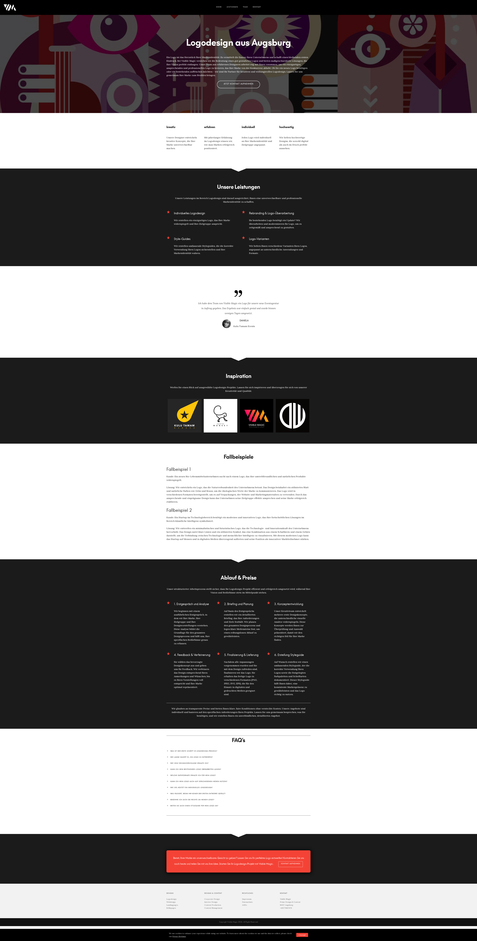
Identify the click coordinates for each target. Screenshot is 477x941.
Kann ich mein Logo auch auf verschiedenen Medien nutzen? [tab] (238, 781)
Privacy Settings (179, 936)
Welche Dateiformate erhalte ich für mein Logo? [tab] (238, 775)
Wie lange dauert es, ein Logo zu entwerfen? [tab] (238, 757)
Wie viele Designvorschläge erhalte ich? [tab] (238, 763)
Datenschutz (247, 902)
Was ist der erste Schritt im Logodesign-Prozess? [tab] (238, 751)
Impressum (246, 899)
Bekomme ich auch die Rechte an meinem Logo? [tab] (238, 799)
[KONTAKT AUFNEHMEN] (290, 864)
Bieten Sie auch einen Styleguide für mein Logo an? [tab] (238, 805)
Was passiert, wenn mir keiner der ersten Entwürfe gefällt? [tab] (238, 793)
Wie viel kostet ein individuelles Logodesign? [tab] (238, 787)
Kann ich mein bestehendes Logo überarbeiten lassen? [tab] (238, 769)
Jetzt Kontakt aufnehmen (238, 84)
